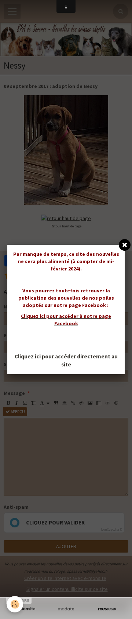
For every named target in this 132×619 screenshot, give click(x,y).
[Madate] (66, 608)
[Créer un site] (25, 608)
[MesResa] (107, 608)
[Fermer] (125, 245)
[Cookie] (15, 604)
